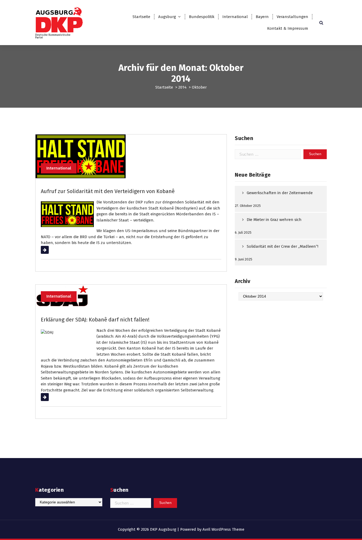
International (235, 16)
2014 (182, 87)
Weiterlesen (51, 249)
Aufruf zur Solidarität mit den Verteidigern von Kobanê (108, 191)
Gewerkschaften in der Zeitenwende (280, 192)
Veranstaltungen (292, 16)
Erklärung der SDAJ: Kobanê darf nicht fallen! (95, 319)
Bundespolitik (201, 16)
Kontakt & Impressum (287, 28)
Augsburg (167, 16)
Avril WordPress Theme (223, 529)
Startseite (141, 16)
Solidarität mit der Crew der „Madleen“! (282, 246)
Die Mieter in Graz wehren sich (274, 219)
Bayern (262, 16)
